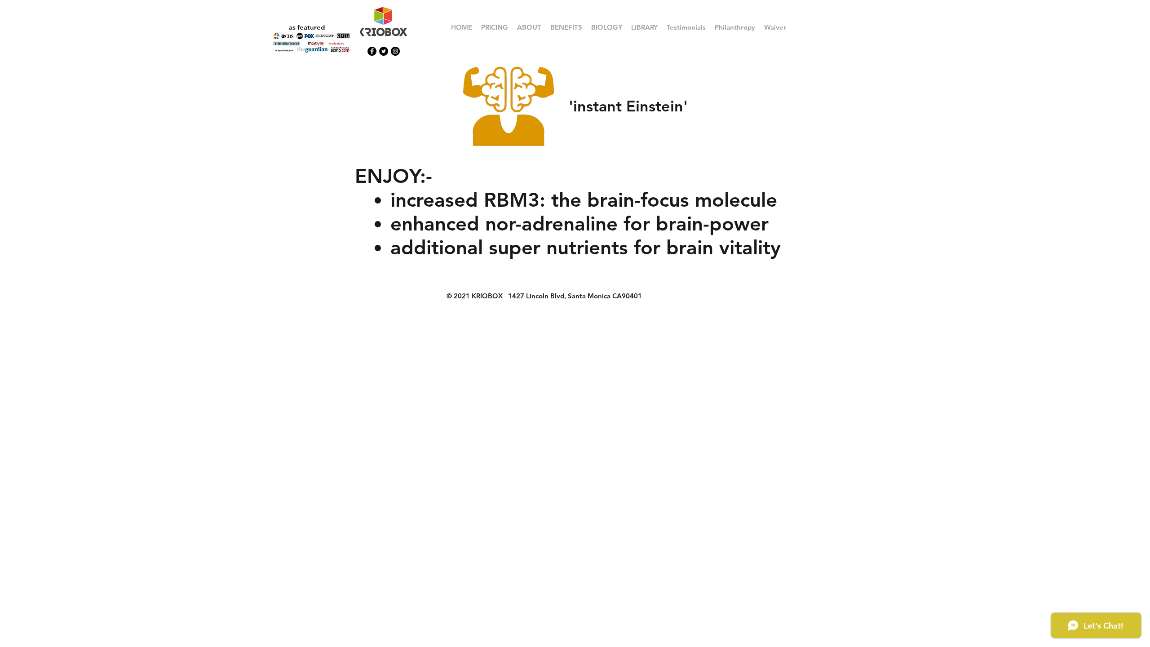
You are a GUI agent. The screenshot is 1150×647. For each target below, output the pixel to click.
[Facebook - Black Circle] (371, 51)
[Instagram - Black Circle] (395, 51)
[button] (566, 27)
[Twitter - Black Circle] (383, 51)
